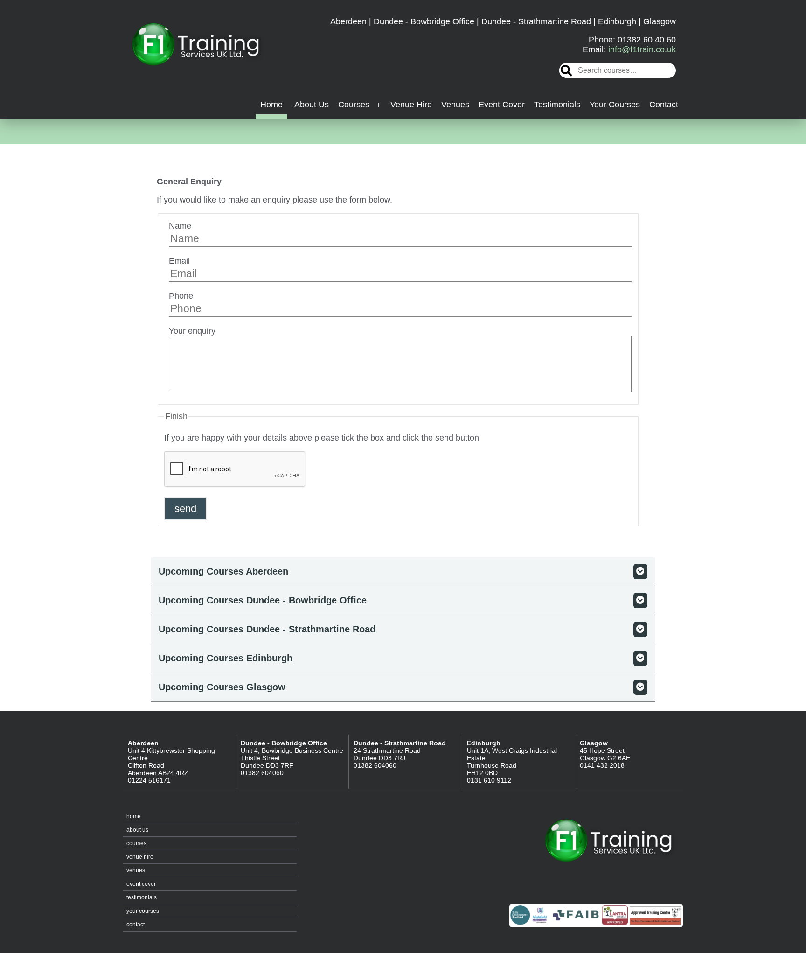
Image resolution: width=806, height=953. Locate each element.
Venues (455, 104)
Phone (181, 296)
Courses (353, 104)
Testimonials (557, 104)
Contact (663, 104)
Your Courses (615, 104)
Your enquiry (192, 331)
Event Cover (502, 104)
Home (271, 104)
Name (180, 226)
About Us (311, 104)
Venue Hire (411, 104)
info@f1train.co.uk (642, 49)
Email (179, 261)
